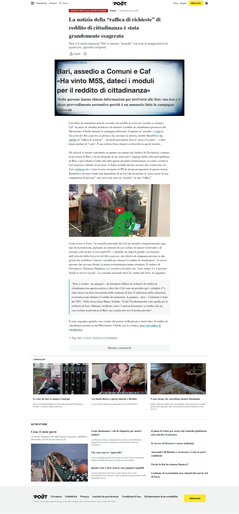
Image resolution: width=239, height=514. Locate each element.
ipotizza (80, 169)
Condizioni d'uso (131, 496)
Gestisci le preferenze (105, 496)
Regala (183, 3)
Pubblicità (71, 496)
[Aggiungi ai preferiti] (85, 54)
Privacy (84, 496)
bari (79, 338)
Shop (175, 3)
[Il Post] (119, 3)
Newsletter (42, 3)
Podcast (53, 3)
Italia (113, 10)
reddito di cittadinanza (105, 338)
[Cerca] (60, 3)
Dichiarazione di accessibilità (161, 496)
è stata (157, 131)
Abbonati (196, 3)
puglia (87, 338)
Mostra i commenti (119, 348)
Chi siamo (56, 496)
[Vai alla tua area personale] (206, 3)
